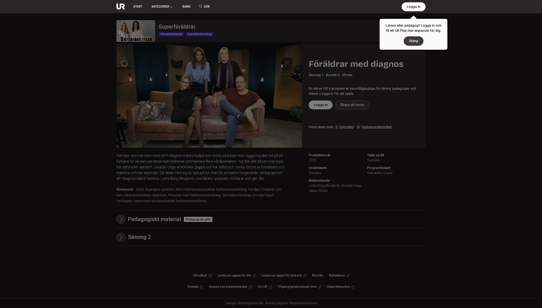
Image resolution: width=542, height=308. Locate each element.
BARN (186, 6)
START (137, 6)
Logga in (413, 7)
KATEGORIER (160, 6)
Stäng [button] (413, 41)
